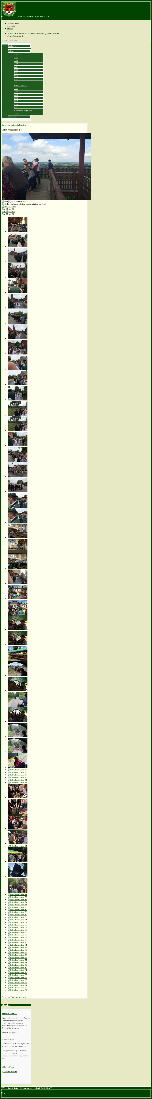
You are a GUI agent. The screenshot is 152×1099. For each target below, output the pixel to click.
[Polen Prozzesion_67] (17, 934)
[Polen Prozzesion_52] (17, 897)
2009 (16, 73)
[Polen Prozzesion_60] (17, 917)
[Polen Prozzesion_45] (17, 828)
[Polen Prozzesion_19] (17, 507)
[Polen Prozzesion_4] (17, 277)
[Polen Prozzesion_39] (17, 774)
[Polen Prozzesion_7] (17, 323)
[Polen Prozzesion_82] (17, 972)
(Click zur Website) (9, 1071)
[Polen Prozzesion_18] (17, 491)
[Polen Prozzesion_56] (17, 907)
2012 (16, 82)
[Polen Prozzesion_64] (17, 927)
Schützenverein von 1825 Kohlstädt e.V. (33, 16)
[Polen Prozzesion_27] (17, 629)
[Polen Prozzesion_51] (17, 894)
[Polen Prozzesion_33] (17, 721)
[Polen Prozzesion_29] (17, 660)
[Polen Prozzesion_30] (17, 675)
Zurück (13, 206)
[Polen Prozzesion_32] (17, 706)
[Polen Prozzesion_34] (17, 736)
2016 (16, 98)
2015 (16, 94)
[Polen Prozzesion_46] (17, 843)
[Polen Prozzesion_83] (17, 975)
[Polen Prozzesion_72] (17, 947)
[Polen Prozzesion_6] (17, 307)
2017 (16, 101)
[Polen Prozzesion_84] (17, 977)
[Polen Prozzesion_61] (17, 919)
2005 (16, 60)
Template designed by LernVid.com (37, 1095)
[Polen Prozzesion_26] (17, 614)
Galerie (11, 51)
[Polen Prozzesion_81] (17, 970)
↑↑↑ (3, 1093)
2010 (16, 76)
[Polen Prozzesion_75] (17, 955)
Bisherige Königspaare (23, 110)
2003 (16, 57)
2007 (16, 66)
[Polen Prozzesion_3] (17, 261)
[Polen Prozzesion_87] (17, 985)
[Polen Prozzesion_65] (17, 929)
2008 (16, 70)
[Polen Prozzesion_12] (17, 399)
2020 (16, 113)
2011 (16, 79)
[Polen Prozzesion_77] (17, 960)
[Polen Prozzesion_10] (17, 369)
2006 (16, 63)
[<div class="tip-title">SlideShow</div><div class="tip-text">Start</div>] (5, 201)
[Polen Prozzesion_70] (17, 942)
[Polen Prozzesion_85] (17, 980)
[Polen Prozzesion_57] (17, 909)
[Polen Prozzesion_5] (17, 292)
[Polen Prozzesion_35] (17, 751)
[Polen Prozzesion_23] (17, 568)
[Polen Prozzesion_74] (17, 952)
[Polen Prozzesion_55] (17, 904)
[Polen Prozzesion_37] (17, 769)
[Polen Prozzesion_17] (17, 476)
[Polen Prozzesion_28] (17, 644)
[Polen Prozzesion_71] (17, 944)
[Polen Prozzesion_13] (17, 415)
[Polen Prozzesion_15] (17, 445)
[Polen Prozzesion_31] (17, 690)
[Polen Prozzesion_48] (17, 861)
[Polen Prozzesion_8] (17, 338)
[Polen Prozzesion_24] (17, 583)
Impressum (12, 116)
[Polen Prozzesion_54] (17, 902)
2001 (16, 54)
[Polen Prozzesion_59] (17, 914)
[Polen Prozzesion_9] (17, 353)
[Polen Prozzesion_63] (17, 924)
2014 (16, 91)
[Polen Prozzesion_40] (17, 777)
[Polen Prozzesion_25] (17, 598)
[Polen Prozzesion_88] (17, 987)
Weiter (4, 211)
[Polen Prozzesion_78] (17, 962)
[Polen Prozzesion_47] (17, 846)
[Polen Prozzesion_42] (17, 782)
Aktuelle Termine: (9, 1013)
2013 (16, 88)
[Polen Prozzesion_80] (17, 967)
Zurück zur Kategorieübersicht (14, 125)
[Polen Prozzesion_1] (17, 231)
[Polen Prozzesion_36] (17, 767)
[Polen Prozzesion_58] (17, 912)
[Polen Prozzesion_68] (17, 937)
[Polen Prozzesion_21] (17, 537)
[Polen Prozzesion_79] (17, 965)
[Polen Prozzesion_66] (17, 932)
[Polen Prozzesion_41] (17, 779)
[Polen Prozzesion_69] (17, 939)
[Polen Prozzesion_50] (17, 892)
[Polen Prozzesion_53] (17, 899)
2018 (16, 104)
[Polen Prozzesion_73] (17, 950)
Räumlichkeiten (20, 85)
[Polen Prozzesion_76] (17, 957)
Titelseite (12, 46)
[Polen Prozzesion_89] (17, 990)
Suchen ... (5, 40)
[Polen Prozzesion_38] (17, 772)
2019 (16, 107)
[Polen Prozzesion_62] (17, 922)
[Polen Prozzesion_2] (17, 246)
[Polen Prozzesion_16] (17, 461)
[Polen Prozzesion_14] (17, 430)
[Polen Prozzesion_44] (17, 813)
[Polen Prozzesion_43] (17, 797)
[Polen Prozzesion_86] (17, 982)
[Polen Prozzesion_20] (17, 522)
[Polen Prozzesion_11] (17, 384)
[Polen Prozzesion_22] (17, 553)
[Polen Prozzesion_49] (17, 876)
